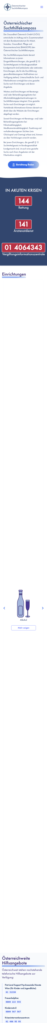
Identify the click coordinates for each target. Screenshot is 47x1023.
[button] (41, 6)
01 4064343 (23, 247)
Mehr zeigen (23, 627)
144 (23, 201)
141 (23, 224)
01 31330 (11, 992)
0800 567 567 (13, 1012)
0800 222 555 (13, 1002)
